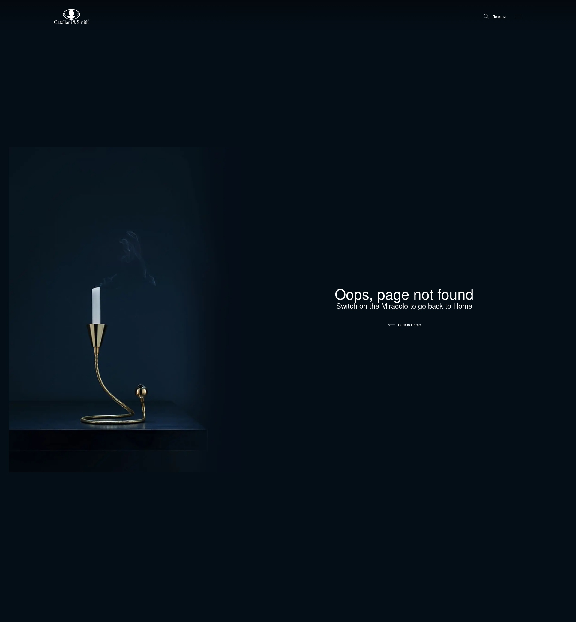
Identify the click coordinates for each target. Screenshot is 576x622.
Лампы (499, 16)
